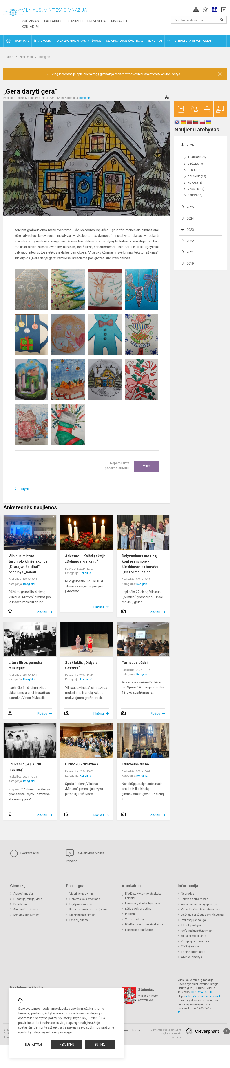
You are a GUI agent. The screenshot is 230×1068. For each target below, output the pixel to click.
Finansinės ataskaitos (139, 929)
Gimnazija (119, 21)
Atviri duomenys (191, 957)
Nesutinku (67, 1044)
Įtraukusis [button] (42, 40)
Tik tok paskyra (191, 925)
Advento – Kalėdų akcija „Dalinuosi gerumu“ (85, 558)
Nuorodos (187, 893)
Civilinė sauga (190, 946)
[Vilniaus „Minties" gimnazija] (14, 13)
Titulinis (8, 57)
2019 (190, 263)
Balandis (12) (197, 176)
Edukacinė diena (135, 764)
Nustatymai (33, 1044)
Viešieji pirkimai (135, 919)
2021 (190, 252)
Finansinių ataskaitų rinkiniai (143, 903)
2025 (190, 207)
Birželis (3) (195, 163)
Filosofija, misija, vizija (27, 899)
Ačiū (146, 466)
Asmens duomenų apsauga (199, 904)
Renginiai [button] (155, 40)
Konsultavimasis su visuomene (201, 909)
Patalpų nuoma (79, 920)
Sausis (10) (195, 195)
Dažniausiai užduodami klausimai (202, 914)
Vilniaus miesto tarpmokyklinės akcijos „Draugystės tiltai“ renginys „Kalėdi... (28, 564)
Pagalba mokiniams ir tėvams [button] (78, 40)
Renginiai (45, 57)
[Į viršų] (226, 1031)
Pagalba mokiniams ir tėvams (88, 909)
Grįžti (25, 489)
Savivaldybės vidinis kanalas (85, 857)
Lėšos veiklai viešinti (138, 908)
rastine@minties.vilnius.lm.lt (202, 996)
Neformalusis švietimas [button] (124, 40)
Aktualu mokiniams (193, 935)
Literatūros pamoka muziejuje (25, 665)
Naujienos (26, 57)
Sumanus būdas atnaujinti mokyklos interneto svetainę (166, 1033)
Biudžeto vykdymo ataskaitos (144, 924)
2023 (190, 230)
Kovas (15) (195, 182)
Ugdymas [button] (22, 40)
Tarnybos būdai (135, 662)
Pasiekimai (20, 904)
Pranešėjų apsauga (193, 920)
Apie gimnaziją (23, 893)
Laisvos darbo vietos (194, 899)
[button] (196, 9)
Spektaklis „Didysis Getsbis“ (81, 665)
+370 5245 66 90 (201, 992)
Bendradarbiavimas (26, 914)
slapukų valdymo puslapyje (53, 1032)
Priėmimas (30, 21)
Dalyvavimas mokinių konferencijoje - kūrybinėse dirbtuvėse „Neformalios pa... (140, 564)
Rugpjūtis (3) (197, 157)
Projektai (130, 913)
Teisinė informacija (193, 951)
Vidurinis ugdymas (81, 893)
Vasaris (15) (196, 189)
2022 (190, 241)
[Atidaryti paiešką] (221, 19)
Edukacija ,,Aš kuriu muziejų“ (25, 767)
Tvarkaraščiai (29, 853)
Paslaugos (53, 21)
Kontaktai (30, 26)
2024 (190, 218)
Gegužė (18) (195, 170)
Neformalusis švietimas (84, 899)
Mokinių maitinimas (82, 914)
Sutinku (100, 1044)
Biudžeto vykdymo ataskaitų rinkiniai (143, 896)
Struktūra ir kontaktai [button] (193, 40)
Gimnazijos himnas (25, 909)
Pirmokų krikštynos (81, 764)
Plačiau (42, 612)
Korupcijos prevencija (87, 21)
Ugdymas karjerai (80, 904)
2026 (190, 145)
